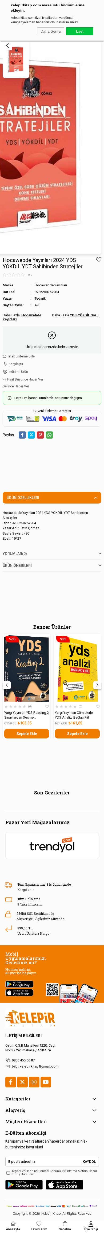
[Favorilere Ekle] (98, 260)
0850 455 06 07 (23, 1060)
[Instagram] (34, 1082)
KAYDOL (89, 1162)
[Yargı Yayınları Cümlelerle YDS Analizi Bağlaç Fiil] (77, 668)
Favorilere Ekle (47, 706)
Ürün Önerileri (17, 565)
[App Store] (64, 1185)
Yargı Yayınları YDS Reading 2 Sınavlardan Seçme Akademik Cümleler (26, 715)
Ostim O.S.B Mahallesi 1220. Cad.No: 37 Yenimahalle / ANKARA (30, 1047)
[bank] (52, 1206)
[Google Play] (24, 1185)
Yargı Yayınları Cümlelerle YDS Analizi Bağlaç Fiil (74, 715)
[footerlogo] (30, 1018)
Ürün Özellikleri (23, 498)
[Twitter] (22, 1082)
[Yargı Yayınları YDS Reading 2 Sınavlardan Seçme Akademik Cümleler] (26, 668)
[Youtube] (46, 1082)
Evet (79, 31)
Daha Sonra (51, 31)
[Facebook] (10, 1082)
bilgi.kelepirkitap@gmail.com (35, 1066)
